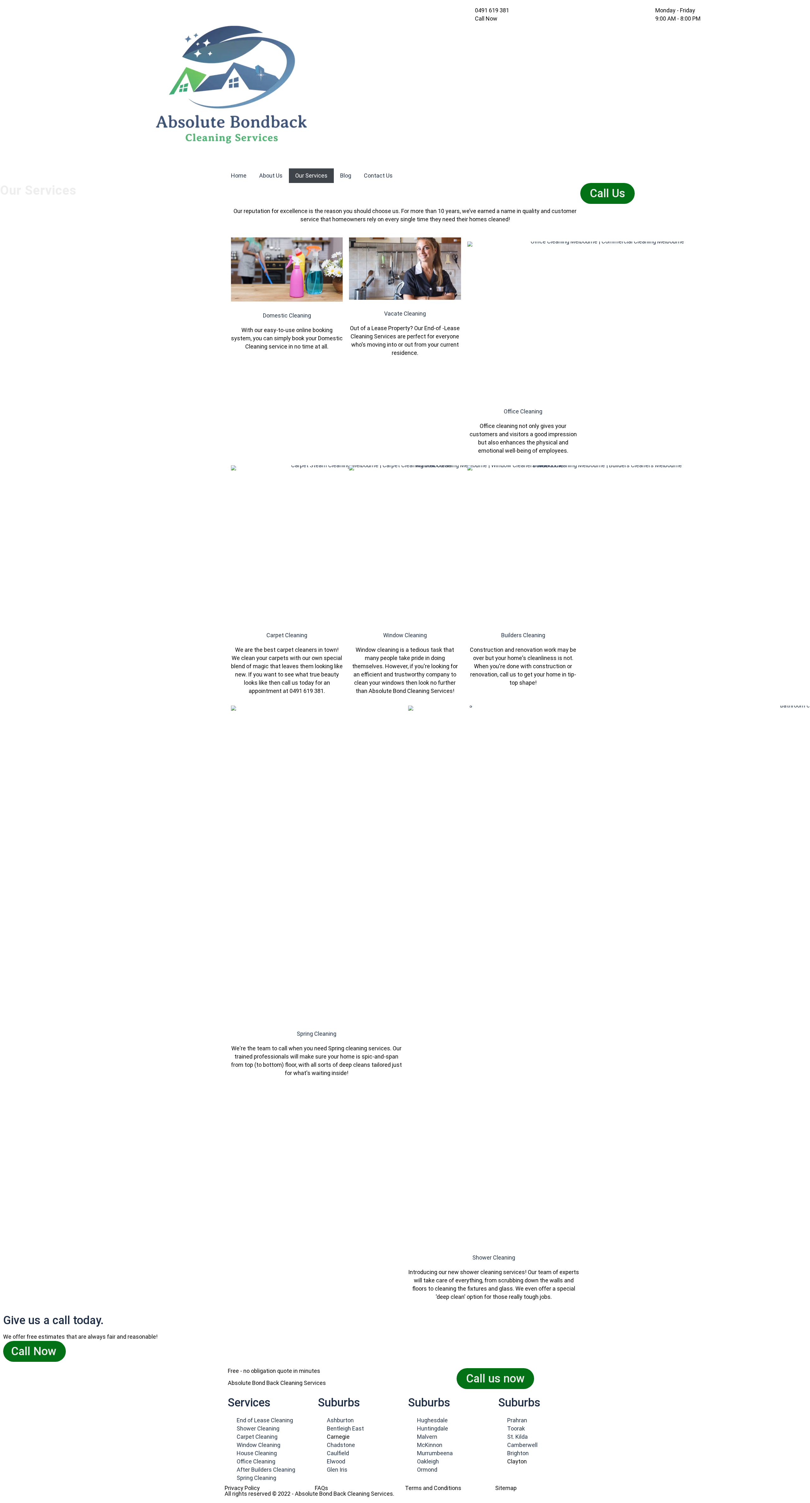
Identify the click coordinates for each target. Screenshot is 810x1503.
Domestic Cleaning (287, 315)
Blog (345, 175)
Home (238, 175)
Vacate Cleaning (405, 313)
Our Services (311, 175)
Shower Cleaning (493, 1257)
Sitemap (506, 1488)
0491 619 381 (492, 10)
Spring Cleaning (316, 1033)
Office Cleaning (523, 411)
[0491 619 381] (472, 9)
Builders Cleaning (523, 635)
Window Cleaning (405, 635)
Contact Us (378, 175)
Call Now (33, 1351)
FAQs (321, 1488)
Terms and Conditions (433, 1488)
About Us (271, 175)
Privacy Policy (242, 1488)
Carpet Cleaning (286, 635)
